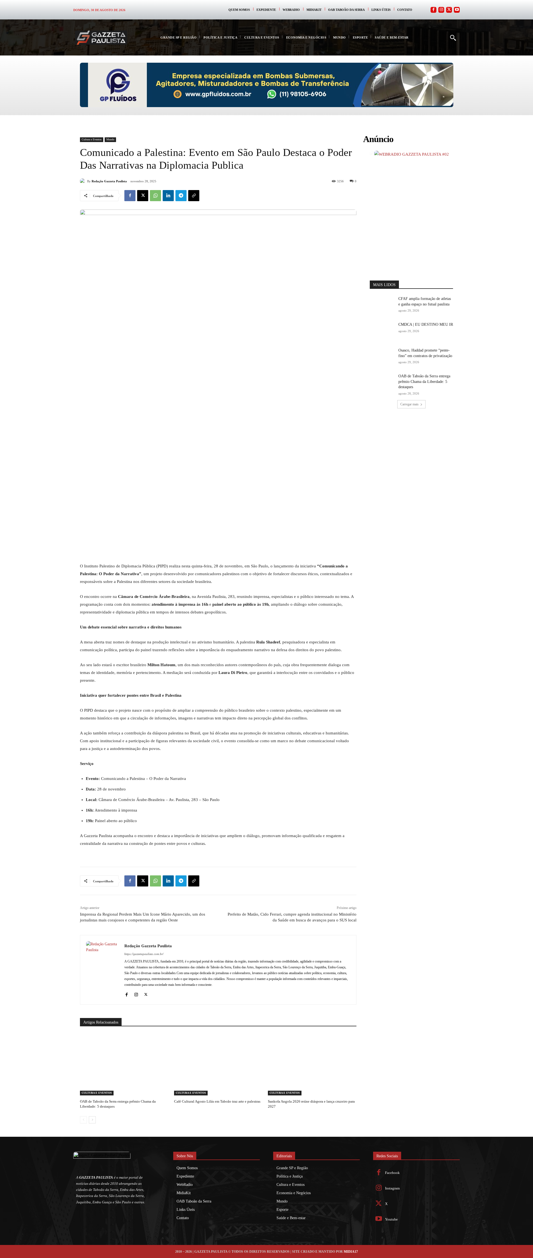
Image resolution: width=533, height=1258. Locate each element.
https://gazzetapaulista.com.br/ (144, 954)
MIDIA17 (351, 1252)
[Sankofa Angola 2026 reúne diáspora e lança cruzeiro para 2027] (312, 1064)
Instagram (392, 1188)
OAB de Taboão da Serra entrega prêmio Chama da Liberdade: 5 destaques (424, 381)
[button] (453, 37)
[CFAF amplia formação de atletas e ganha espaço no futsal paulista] (382, 305)
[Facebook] (433, 10)
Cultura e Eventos (92, 139)
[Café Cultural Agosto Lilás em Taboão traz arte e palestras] (218, 1064)
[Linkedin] (168, 195)
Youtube (391, 1219)
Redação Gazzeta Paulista (109, 181)
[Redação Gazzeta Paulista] (83, 181)
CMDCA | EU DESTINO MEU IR (425, 324)
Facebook (392, 1173)
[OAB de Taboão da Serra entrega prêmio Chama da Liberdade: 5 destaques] (124, 1064)
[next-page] (92, 1119)
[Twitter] (449, 10)
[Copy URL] (193, 195)
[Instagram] (441, 10)
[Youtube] (457, 10)
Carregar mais (409, 404)
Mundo (110, 139)
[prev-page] (83, 1119)
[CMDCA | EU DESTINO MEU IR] (382, 330)
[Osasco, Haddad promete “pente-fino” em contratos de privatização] (382, 356)
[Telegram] (181, 195)
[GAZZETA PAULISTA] (101, 37)
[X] (142, 195)
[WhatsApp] (155, 195)
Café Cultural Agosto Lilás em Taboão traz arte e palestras (217, 1101)
